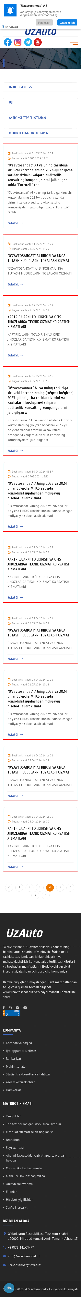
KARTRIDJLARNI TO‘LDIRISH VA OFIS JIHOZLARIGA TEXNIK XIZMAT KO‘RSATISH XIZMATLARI (38, 322)
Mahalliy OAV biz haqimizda (25, 1176)
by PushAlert (12, 26)
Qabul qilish (67, 22)
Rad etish (44, 22)
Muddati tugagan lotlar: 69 (29, 133)
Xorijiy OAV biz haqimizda (24, 1168)
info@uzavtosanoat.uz (24, 1256)
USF (11, 102)
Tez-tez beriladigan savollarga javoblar (33, 1124)
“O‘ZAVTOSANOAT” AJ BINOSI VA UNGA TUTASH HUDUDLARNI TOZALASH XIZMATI (39, 258)
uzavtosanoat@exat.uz (24, 1265)
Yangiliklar (13, 1116)
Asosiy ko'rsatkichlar (20, 1082)
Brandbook (13, 1140)
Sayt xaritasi (15, 1147)
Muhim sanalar (16, 1066)
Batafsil (13, 223)
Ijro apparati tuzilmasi (21, 1051)
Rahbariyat (13, 1058)
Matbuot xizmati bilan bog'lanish (29, 1132)
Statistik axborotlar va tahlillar (28, 1074)
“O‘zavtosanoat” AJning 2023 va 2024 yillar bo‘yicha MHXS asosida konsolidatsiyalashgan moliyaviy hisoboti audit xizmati (37, 490)
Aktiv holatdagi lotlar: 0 (27, 118)
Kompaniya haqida (19, 1043)
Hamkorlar (13, 1090)
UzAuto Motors (20, 87)
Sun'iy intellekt (17, 1207)
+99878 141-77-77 (21, 1247)
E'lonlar (11, 1192)
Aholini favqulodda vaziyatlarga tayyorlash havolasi (36, 1157)
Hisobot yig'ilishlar (19, 1199)
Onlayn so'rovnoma (19, 1184)
